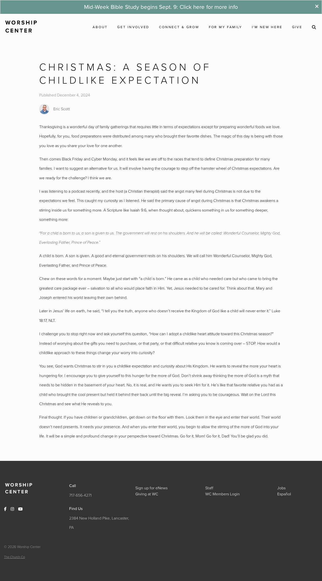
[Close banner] (317, 7)
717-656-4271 (80, 495)
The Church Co (14, 557)
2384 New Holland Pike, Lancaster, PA (99, 522)
